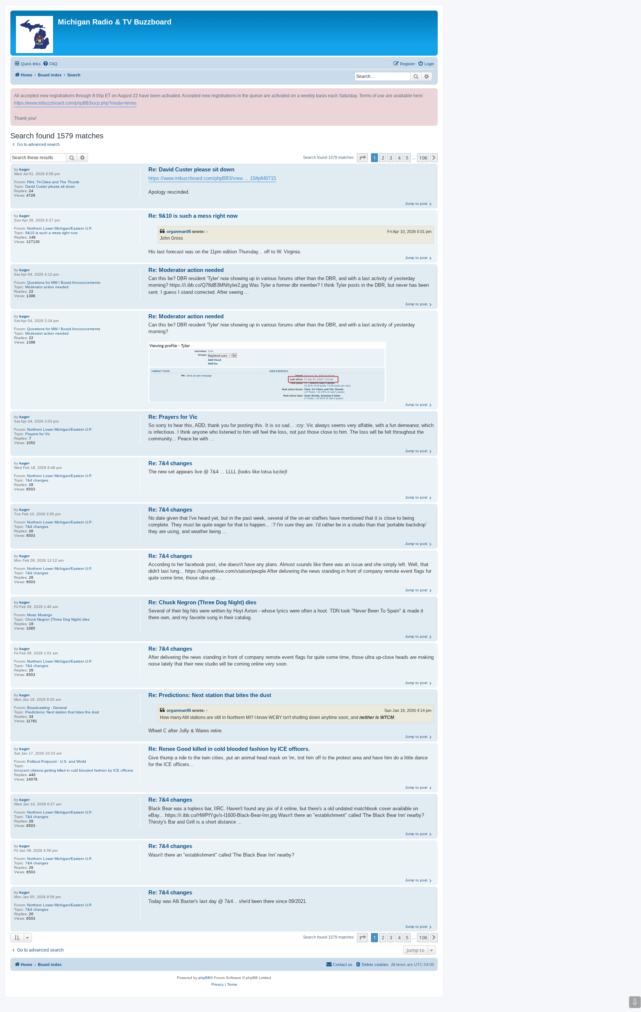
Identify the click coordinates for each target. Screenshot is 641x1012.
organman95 (179, 231)
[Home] (35, 33)
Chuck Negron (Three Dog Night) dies (57, 619)
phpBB (204, 978)
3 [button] (390, 157)
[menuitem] (50, 63)
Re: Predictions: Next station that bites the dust (209, 695)
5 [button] (407, 157)
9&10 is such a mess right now (51, 233)
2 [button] (382, 157)
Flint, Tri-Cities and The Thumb (53, 182)
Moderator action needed (47, 287)
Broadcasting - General (47, 708)
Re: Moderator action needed (186, 270)
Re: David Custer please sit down (191, 169)
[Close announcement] (433, 92)
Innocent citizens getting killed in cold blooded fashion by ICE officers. (74, 770)
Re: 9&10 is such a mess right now (193, 216)
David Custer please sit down (50, 186)
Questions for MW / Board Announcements (63, 282)
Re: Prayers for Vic (172, 417)
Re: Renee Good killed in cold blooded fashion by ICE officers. (229, 749)
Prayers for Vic (37, 434)
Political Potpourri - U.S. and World (56, 761)
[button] (362, 157)
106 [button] (423, 157)
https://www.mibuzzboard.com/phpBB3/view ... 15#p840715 (212, 178)
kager (24, 169)
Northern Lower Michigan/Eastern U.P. (59, 228)
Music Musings (39, 615)
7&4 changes (36, 480)
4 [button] (399, 157)
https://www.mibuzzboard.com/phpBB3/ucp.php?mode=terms (75, 103)
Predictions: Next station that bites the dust (62, 712)
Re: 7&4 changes (170, 463)
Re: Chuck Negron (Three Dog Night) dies (202, 602)
